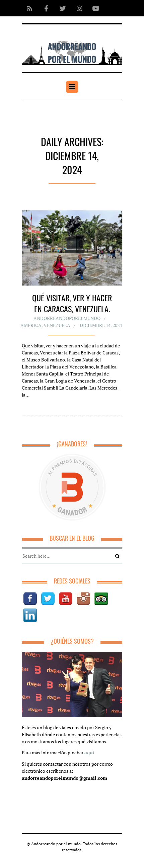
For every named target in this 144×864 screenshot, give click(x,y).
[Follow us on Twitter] (63, 8)
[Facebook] (30, 598)
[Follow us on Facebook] (46, 8)
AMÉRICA (31, 325)
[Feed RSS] (30, 8)
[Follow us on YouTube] (93, 8)
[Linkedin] (30, 615)
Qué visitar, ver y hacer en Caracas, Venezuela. (72, 303)
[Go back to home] (72, 47)
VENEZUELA (57, 325)
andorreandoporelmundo (66, 318)
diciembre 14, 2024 (101, 325)
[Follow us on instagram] (79, 8)
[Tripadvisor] (101, 598)
